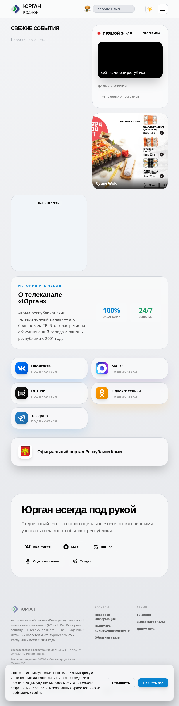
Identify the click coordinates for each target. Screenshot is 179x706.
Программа (151, 33)
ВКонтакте (42, 547)
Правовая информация (105, 617)
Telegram (87, 561)
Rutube (106, 547)
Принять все (153, 683)
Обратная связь (107, 637)
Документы (146, 629)
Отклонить (121, 683)
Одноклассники (46, 561)
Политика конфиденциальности (110, 628)
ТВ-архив (144, 615)
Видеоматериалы (151, 622)
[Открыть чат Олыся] (87, 8)
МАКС (75, 547)
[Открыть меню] (163, 9)
